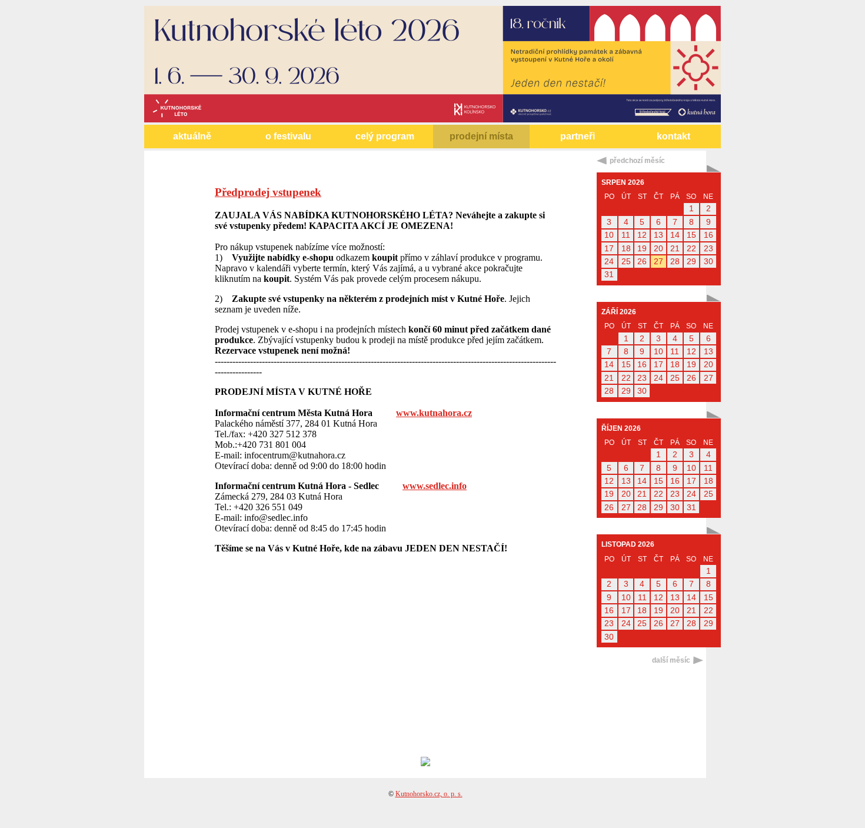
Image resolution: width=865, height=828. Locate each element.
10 (609, 235)
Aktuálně (192, 136)
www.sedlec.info (434, 486)
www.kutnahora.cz (434, 413)
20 (658, 248)
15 (691, 235)
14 (675, 235)
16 (708, 235)
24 (609, 261)
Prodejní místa (481, 136)
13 (658, 235)
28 (675, 261)
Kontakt (673, 136)
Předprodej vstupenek (268, 192)
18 (626, 248)
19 (642, 248)
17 (609, 248)
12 (642, 235)
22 (691, 248)
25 (626, 261)
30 (708, 261)
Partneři (577, 136)
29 (691, 261)
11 (625, 235)
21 (675, 248)
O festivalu (288, 136)
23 (708, 248)
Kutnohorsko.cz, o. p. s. (429, 794)
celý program (384, 136)
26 (642, 261)
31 (609, 274)
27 (658, 261)
